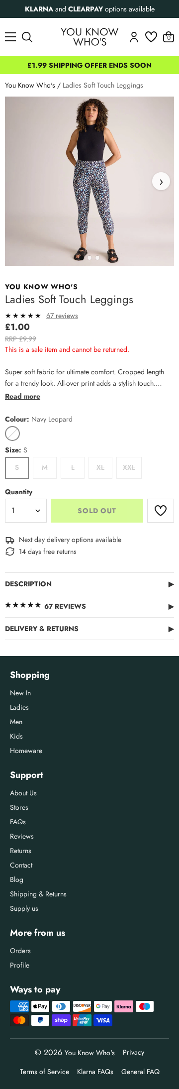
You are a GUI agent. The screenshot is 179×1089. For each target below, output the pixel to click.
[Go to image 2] (89, 258)
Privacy (133, 1052)
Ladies (19, 707)
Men (16, 722)
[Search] (27, 37)
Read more (22, 396)
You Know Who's (30, 85)
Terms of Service (44, 1072)
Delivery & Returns (89, 629)
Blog (16, 879)
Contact (21, 865)
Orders (20, 951)
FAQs (18, 822)
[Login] (134, 37)
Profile (19, 965)
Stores (19, 807)
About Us (23, 793)
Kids (16, 736)
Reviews (22, 836)
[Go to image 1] (81, 257)
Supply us (24, 908)
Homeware (26, 751)
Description (89, 584)
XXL (129, 467)
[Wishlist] (151, 36)
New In (20, 693)
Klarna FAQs (95, 1072)
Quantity (18, 492)
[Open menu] (10, 36)
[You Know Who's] (89, 37)
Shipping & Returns (38, 894)
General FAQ (140, 1072)
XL (100, 467)
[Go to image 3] (97, 258)
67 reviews (62, 316)
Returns (20, 851)
